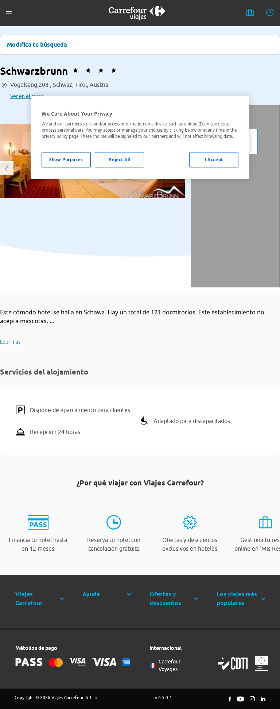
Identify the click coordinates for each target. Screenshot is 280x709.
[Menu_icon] (9, 13)
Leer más (10, 342)
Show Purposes (66, 160)
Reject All (120, 160)
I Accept (214, 160)
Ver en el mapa (27, 96)
